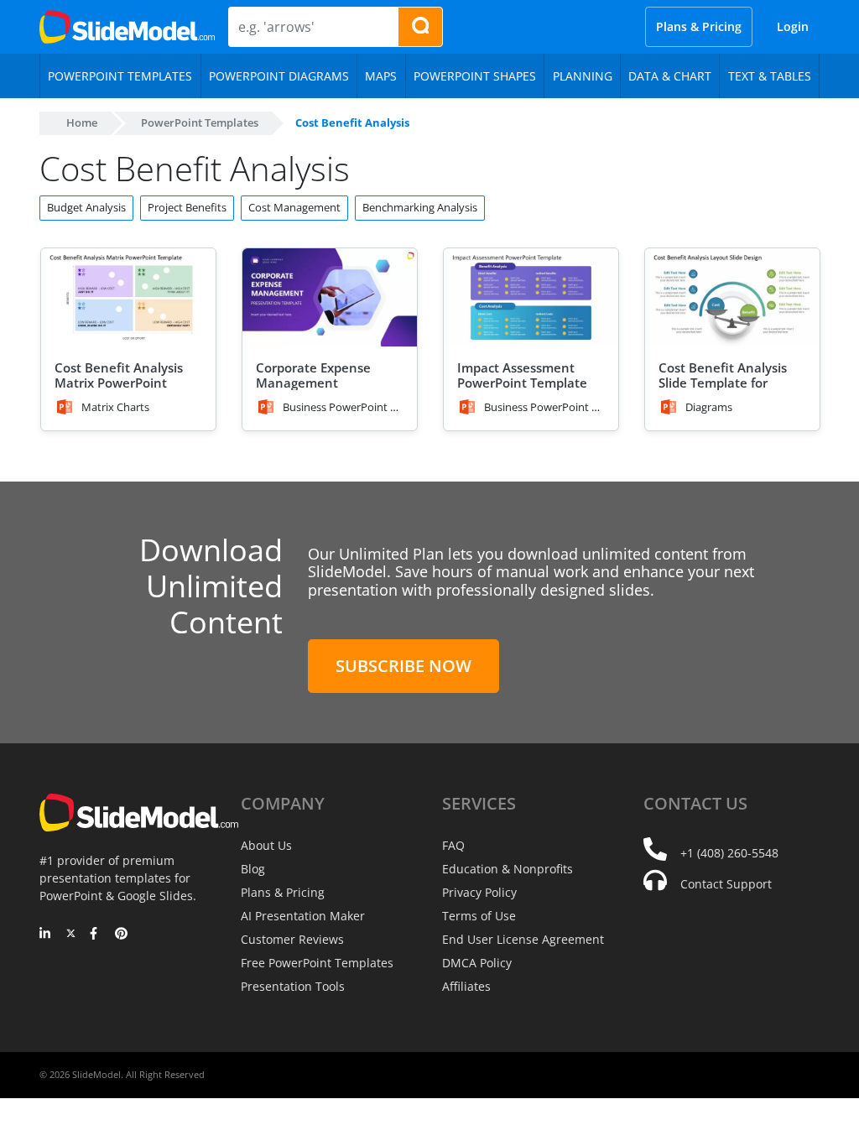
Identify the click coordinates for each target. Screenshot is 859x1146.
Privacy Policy (479, 892)
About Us (266, 845)
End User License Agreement (523, 939)
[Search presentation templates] (420, 27)
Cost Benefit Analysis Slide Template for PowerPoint (723, 382)
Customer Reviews (292, 939)
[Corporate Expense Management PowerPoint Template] (329, 297)
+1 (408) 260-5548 (729, 853)
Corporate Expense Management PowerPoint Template (321, 382)
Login (793, 26)
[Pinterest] (121, 934)
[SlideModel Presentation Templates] (127, 27)
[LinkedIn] (45, 934)
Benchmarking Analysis (419, 207)
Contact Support (726, 884)
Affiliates (466, 986)
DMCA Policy (477, 963)
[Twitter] (71, 934)
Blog (253, 869)
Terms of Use (479, 916)
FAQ (453, 845)
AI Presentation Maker (303, 916)
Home (81, 122)
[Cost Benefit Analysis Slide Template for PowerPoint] (732, 297)
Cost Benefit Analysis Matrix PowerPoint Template (119, 382)
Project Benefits (187, 207)
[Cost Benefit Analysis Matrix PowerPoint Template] (128, 297)
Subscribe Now (403, 665)
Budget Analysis (86, 207)
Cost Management (294, 207)
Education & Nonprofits (507, 869)
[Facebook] (96, 934)
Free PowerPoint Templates (317, 963)
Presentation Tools (293, 986)
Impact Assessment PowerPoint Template (522, 375)
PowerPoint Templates (199, 122)
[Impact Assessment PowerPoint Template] (531, 297)
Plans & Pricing (699, 26)
